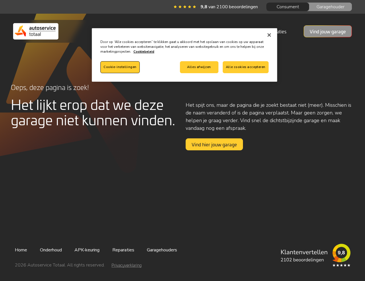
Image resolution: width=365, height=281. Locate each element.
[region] (184, 55)
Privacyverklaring (126, 265)
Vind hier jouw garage (214, 144)
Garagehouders (162, 250)
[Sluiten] (269, 35)
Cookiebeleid (143, 51)
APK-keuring (87, 250)
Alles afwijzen (199, 67)
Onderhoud (51, 250)
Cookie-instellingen (120, 67)
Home (21, 250)
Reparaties (123, 250)
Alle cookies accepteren (245, 67)
